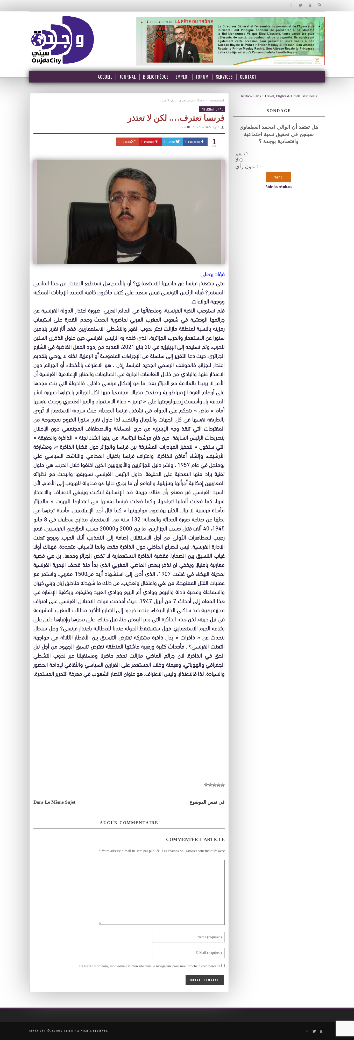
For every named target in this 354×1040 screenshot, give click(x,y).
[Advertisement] (129, 740)
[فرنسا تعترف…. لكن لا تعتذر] (129, 212)
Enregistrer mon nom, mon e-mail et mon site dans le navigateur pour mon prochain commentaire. (147, 966)
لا (236, 160)
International (216, 100)
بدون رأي (245, 166)
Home (200, 100)
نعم (239, 153)
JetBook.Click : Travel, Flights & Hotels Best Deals (279, 96)
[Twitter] (300, 5)
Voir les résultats (279, 187)
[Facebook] (291, 5)
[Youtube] (310, 5)
